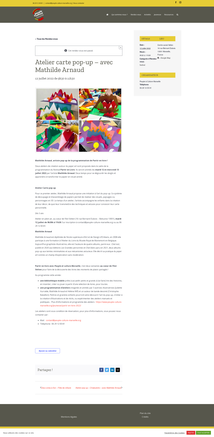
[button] (177, 15)
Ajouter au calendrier (47, 351)
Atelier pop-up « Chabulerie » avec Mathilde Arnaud (98, 387)
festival (142, 65)
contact (49, 320)
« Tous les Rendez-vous (46, 38)
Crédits (145, 416)
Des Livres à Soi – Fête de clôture (56, 387)
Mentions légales (69, 416)
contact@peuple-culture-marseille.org (58, 3)
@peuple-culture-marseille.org (67, 320)
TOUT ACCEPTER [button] (203, 433)
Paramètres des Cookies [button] (174, 433)
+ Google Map (164, 58)
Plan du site (145, 413)
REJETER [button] (191, 433)
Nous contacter (78, 3)
